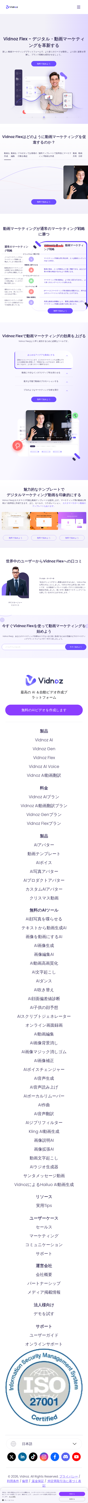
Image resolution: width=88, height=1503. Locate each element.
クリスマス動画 (44, 898)
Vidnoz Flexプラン (44, 823)
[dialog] (44, 1496)
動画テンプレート (44, 854)
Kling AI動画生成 (44, 1131)
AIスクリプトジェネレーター (44, 1016)
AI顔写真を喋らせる (44, 919)
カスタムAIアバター (44, 889)
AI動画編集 (44, 1034)
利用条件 (13, 1481)
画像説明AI (44, 1140)
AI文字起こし (44, 972)
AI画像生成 (44, 945)
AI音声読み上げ (44, 1087)
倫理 (25, 1481)
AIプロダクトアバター (44, 880)
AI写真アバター (44, 871)
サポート (44, 1253)
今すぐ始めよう (76, 647)
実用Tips (44, 1205)
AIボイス (44, 862)
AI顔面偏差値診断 (44, 998)
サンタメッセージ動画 (44, 1176)
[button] (29, 1500)
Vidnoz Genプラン (44, 814)
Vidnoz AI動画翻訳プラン (44, 806)
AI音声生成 (44, 1078)
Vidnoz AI (44, 740)
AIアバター (44, 845)
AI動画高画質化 (44, 963)
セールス (44, 1227)
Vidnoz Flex (44, 757)
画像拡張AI (44, 1149)
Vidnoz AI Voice (44, 766)
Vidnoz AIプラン (44, 797)
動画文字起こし (44, 1158)
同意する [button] (72, 1494)
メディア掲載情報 (44, 1292)
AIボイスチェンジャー (44, 1069)
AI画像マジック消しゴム (44, 1052)
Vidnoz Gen (44, 749)
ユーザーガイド (44, 1335)
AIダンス (44, 981)
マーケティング (44, 1236)
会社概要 (44, 1274)
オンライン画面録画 (44, 1025)
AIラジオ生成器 (44, 1167)
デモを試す (44, 1314)
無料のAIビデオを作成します (44, 710)
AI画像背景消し (44, 1043)
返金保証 (37, 1481)
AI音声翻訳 (44, 1114)
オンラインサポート (44, 1344)
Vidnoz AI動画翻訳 (44, 775)
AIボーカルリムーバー (44, 1096)
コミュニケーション (44, 1245)
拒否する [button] (72, 1499)
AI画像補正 (44, 1060)
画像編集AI (44, 954)
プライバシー (68, 1476)
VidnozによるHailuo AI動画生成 (44, 1184)
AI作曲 (44, 1105)
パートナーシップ (44, 1283)
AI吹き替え (44, 990)
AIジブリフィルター (44, 1122)
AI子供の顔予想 (44, 1007)
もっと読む (12, 1496)
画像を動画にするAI (44, 936)
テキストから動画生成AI (44, 928)
